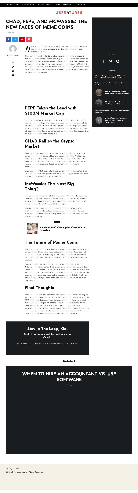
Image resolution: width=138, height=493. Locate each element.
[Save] (29, 39)
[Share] (8, 39)
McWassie (69, 196)
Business (10, 4)
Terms (17, 469)
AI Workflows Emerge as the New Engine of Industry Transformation (116, 120)
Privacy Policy (68, 4)
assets (61, 303)
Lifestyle (40, 4)
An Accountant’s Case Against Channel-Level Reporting (62, 228)
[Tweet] (15, 39)
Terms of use (80, 4)
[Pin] (22, 39)
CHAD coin (43, 171)
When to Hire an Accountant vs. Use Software (109, 84)
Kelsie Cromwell (13, 55)
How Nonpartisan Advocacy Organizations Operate (112, 111)
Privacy (9, 469)
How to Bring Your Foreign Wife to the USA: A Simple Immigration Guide (110, 77)
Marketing (49, 4)
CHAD (27, 161)
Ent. (17, 4)
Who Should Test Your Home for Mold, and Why (116, 103)
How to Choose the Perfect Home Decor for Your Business (117, 92)
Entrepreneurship (28, 4)
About (58, 4)
